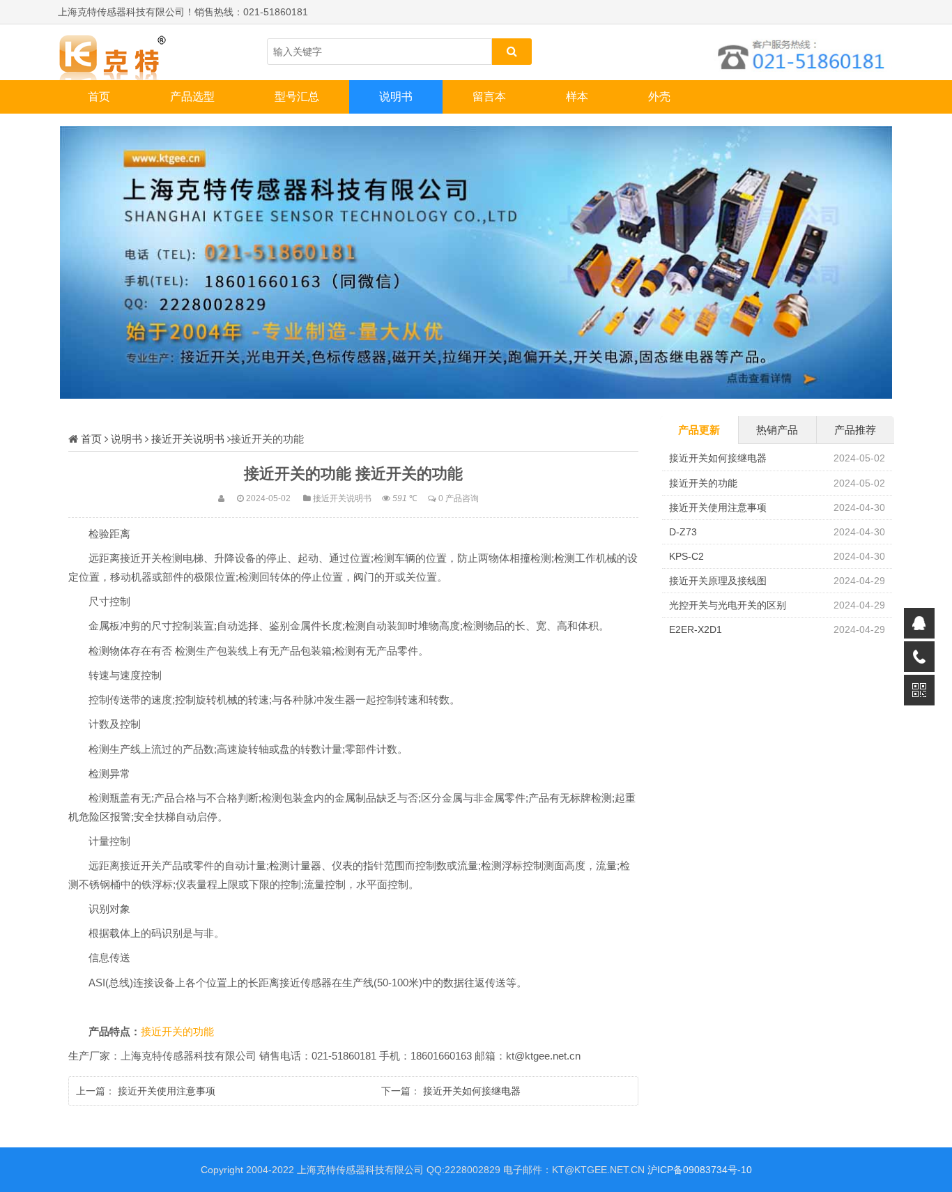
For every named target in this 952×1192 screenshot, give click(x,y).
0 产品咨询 (458, 498)
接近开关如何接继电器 (472, 1091)
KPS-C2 (686, 556)
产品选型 (192, 96)
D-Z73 (683, 531)
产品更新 (699, 430)
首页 (99, 96)
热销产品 (777, 430)
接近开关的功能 (177, 1031)
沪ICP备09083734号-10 (699, 1169)
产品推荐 (855, 430)
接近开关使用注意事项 (166, 1091)
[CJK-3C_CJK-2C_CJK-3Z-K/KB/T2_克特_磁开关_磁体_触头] (127, 52)
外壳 (659, 96)
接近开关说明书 (187, 439)
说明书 (396, 96)
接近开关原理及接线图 (718, 580)
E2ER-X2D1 (695, 629)
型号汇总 (297, 96)
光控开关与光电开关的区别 (727, 605)
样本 (577, 96)
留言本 (489, 96)
